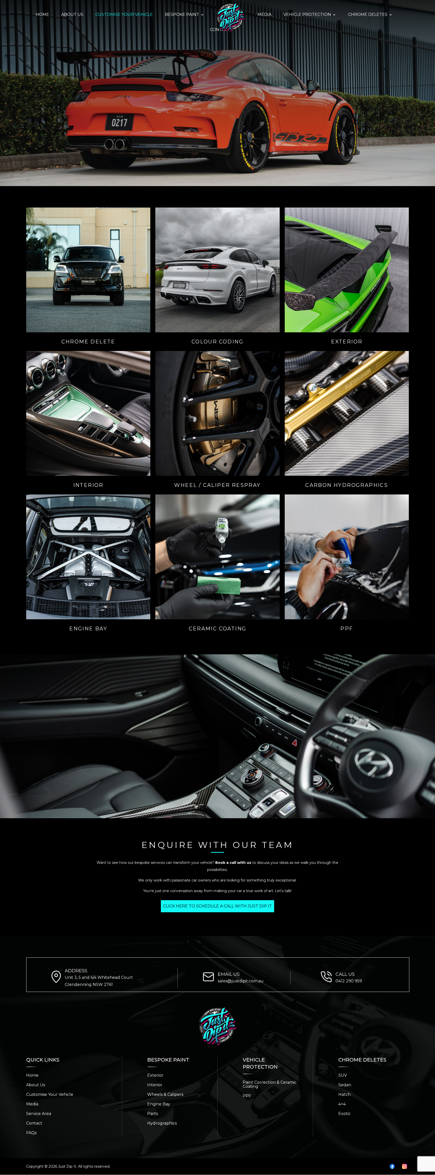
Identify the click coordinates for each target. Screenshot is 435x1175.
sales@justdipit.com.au (241, 981)
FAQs (31, 1132)
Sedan (344, 1084)
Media (32, 1104)
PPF (346, 629)
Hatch (344, 1094)
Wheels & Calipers (165, 1094)
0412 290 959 (349, 981)
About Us (35, 1084)
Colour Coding (217, 342)
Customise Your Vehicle (49, 1094)
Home (32, 1075)
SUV (342, 1075)
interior (154, 1084)
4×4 (342, 1104)
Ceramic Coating (217, 629)
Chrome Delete (88, 342)
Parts (152, 1113)
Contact (34, 1123)
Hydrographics (162, 1123)
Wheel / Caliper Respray (217, 485)
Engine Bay (88, 629)
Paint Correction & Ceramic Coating (270, 1084)
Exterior (346, 342)
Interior (88, 485)
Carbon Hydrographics (346, 485)
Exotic (344, 1113)
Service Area (38, 1113)
